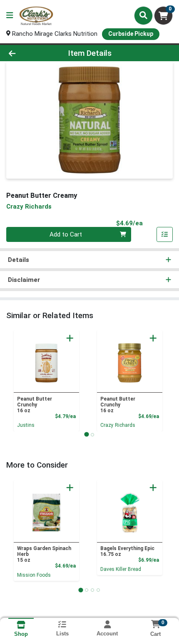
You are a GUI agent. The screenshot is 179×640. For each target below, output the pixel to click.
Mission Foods (34, 575)
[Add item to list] (165, 234)
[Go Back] (27, 53)
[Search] (143, 15)
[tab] (86, 434)
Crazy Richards (117, 425)
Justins (26, 425)
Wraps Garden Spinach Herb (44, 554)
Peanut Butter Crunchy (34, 404)
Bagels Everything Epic (127, 551)
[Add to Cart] (70, 338)
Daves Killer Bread (120, 569)
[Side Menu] (9, 15)
